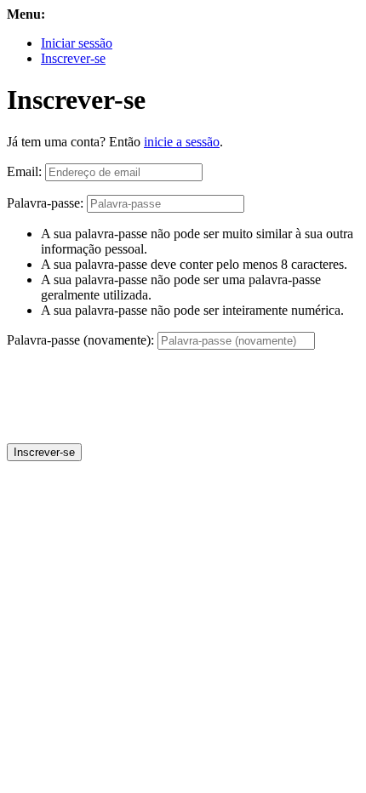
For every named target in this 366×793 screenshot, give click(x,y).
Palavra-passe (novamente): (80, 340)
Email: (24, 171)
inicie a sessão (182, 141)
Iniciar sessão (76, 43)
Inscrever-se (73, 58)
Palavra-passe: (45, 203)
